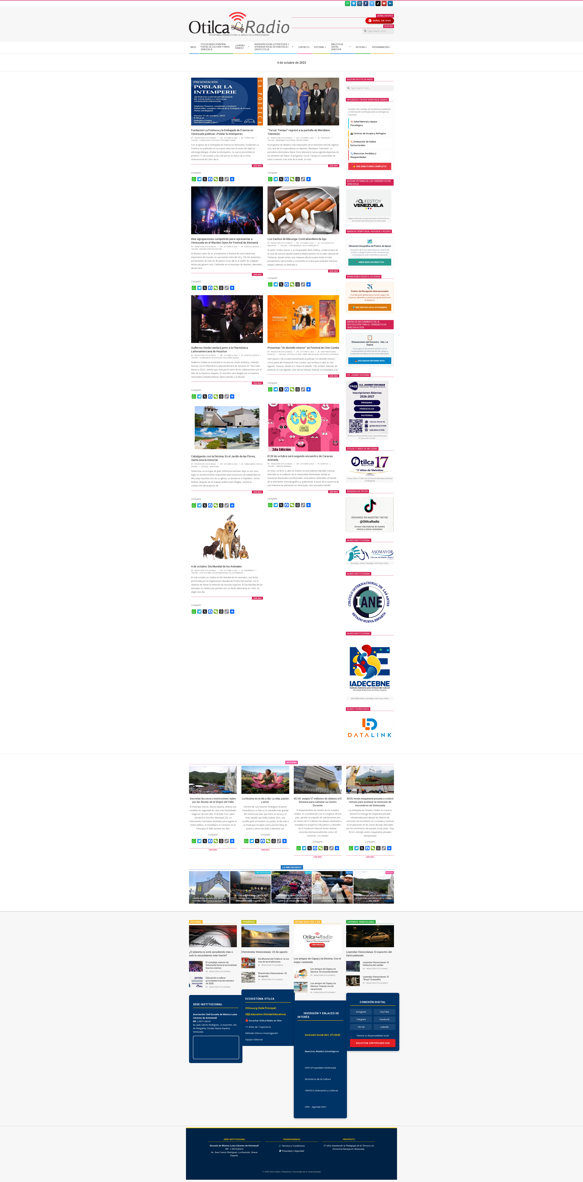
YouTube (384, 1011)
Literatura (249, 138)
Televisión (325, 138)
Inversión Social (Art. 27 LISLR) (322, 1034)
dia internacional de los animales (227, 573)
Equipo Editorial (254, 1039)
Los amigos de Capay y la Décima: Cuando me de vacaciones (323, 986)
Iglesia (308, 872)
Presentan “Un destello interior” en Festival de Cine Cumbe (303, 347)
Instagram (361, 1011)
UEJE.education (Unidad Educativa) (265, 1014)
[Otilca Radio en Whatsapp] (347, 3)
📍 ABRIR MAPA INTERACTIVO (370, 262)
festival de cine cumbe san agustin (303, 354)
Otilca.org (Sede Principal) (260, 1008)
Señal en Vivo (380, 20)
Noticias (389, 872)
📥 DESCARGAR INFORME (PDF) (370, 360)
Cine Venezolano (328, 352)
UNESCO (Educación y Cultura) (321, 1090)
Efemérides (249, 570)
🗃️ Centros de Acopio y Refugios (368, 133)
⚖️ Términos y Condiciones (291, 1146)
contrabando (295, 245)
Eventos (248, 246)
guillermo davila (231, 358)
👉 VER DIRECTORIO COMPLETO (369, 166)
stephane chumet (228, 140)
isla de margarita (310, 245)
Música (256, 246)
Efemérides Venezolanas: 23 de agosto (264, 951)
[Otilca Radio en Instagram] (359, 3)
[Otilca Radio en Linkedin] (390, 3)
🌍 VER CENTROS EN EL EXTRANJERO (370, 307)
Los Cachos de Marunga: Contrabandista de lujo (297, 239)
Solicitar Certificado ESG (373, 1043)
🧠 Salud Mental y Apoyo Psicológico (363, 123)
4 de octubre (205, 573)
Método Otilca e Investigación (261, 1033)
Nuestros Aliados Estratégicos (322, 1051)
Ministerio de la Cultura (318, 1079)
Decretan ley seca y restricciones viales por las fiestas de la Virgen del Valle (374, 898)
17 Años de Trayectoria (258, 1026)
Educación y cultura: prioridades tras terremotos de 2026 (220, 981)
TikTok (361, 1026)
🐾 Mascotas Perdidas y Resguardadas (363, 155)
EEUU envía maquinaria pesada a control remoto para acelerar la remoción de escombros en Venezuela (370, 802)
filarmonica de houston (210, 358)
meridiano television (285, 140)
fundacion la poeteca (209, 140)
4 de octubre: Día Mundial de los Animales (216, 566)
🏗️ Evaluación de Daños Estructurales (363, 143)
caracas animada (283, 466)
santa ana (214, 466)
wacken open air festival (210, 249)
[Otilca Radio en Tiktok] (378, 3)
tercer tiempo (302, 140)
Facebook (384, 1019)
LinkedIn (384, 1026)
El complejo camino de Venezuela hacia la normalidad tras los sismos (221, 965)
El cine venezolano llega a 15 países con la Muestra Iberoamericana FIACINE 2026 (250, 898)
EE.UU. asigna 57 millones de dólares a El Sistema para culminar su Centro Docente (318, 802)
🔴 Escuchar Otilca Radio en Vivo (263, 1020)
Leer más (257, 166)
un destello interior (329, 354)
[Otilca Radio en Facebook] (365, 3)
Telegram (361, 1019)
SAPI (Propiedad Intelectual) (320, 1067)
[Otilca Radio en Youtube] (384, 3)
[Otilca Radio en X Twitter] (372, 3)
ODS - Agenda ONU (315, 1106)
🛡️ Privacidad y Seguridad (291, 1151)
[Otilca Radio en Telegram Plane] (353, 3)
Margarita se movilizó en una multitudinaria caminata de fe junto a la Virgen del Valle (291, 898)
